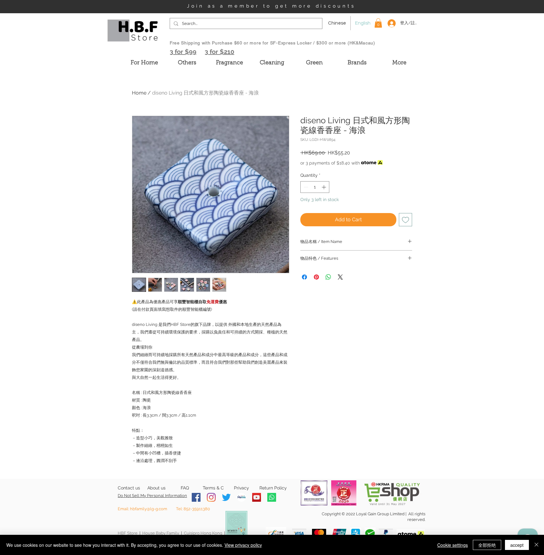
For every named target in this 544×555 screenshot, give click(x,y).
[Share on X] (340, 277)
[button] (378, 23)
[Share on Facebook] (304, 277)
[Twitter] (226, 497)
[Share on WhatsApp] (328, 277)
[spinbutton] (314, 187)
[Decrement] (305, 187)
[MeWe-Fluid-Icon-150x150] (241, 497)
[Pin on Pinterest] (316, 277)
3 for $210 (219, 51)
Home (139, 93)
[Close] (536, 545)
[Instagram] (211, 497)
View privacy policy (243, 545)
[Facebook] (196, 497)
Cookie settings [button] (452, 545)
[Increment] (324, 187)
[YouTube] (256, 497)
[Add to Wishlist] (405, 219)
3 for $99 (183, 51)
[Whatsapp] (271, 497)
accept (517, 545)
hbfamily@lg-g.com (148, 508)
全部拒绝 (487, 545)
